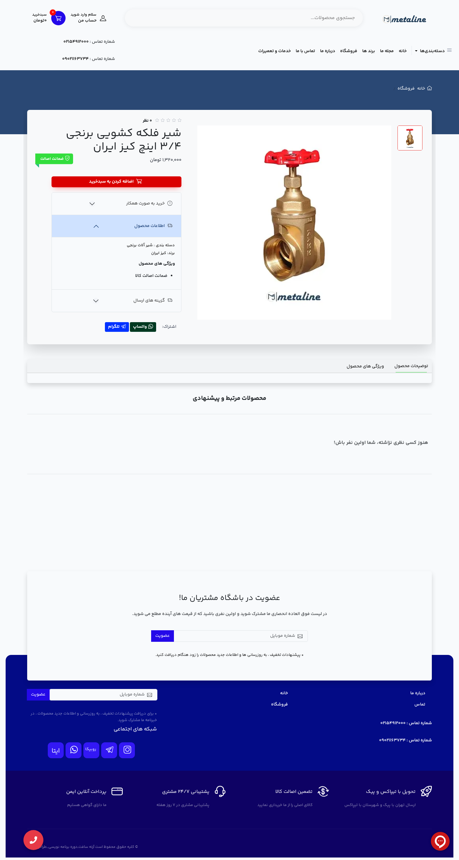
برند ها (368, 51)
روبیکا (90, 749)
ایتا (56, 751)
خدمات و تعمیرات (274, 51)
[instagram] (127, 750)
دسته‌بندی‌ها (432, 51)
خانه (403, 51)
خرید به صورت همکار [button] (145, 203)
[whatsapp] (73, 750)
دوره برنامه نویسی (62, 847)
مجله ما (387, 51)
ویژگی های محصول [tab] (365, 366)
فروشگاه (348, 51)
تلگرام (114, 326)
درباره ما (327, 51)
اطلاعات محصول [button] (149, 226)
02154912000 (76, 41)
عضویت (162, 635)
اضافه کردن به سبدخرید (111, 181)
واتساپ (140, 326)
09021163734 (75, 59)
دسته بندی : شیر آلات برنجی (151, 245)
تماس (419, 704)
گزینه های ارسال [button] (149, 300)
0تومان (39, 18)
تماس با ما (305, 51)
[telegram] (109, 750)
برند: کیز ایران (163, 253)
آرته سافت (86, 847)
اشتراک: (169, 326)
